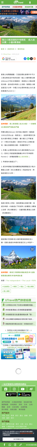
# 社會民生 (6, 286)
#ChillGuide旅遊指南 (21, 429)
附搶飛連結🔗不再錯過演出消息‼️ (18, 347)
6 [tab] (17, 15)
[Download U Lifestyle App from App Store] (11, 394)
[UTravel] (18, 2)
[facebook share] (4, 445)
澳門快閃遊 (6, 7)
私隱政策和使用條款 (26, 433)
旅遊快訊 (10, 49)
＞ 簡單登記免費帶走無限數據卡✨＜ (18, 332)
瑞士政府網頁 (23, 156)
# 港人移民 (6, 291)
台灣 (30, 404)
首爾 (26, 415)
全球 (8, 407)
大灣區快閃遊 (17, 7)
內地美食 (13, 404)
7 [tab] (20, 15)
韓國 (3, 407)
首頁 (2, 49)
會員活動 (13, 409)
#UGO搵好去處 (21, 426)
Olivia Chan (7, 54)
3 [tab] (20, 12)
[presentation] (36, 7)
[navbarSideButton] (2, 2)
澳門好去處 (10, 424)
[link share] (34, 58)
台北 (7, 415)
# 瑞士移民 (30, 286)
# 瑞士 (22, 286)
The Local (26, 280)
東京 (16, 415)
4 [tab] (23, 12)
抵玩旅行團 (29, 7)
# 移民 (15, 286)
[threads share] (15, 445)
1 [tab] (14, 12)
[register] (30, 2)
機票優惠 (5, 404)
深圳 (20, 404)
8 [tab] (23, 15)
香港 (12, 415)
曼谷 (21, 415)
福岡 (7, 418)
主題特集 (24, 407)
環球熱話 (20, 49)
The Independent (13, 280)
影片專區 (5, 409)
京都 (3, 418)
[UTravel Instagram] (14, 388)
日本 (25, 404)
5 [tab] (14, 15)
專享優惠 (22, 409)
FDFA (34, 280)
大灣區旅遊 (10, 426)
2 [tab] (17, 12)
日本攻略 (15, 407)
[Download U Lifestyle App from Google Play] (24, 394)
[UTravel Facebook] (6, 388)
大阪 (3, 415)
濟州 (12, 418)
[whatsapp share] (9, 445)
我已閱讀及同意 (18, 439)
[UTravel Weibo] (31, 388)
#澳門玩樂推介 (7, 429)
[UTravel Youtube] (22, 388)
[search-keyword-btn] (34, 2)
